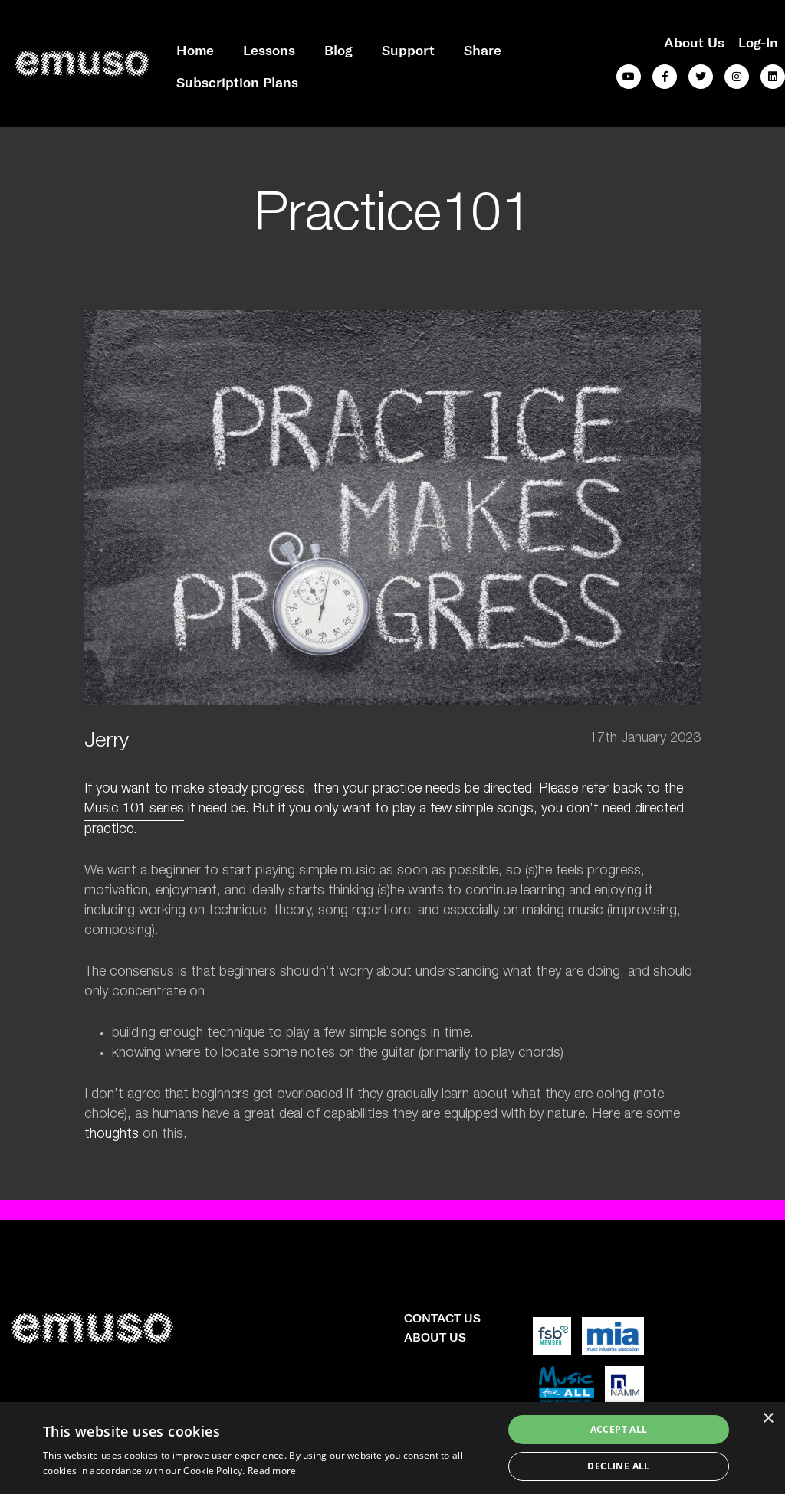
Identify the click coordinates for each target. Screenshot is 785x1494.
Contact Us (442, 1317)
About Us (435, 1336)
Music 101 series (134, 809)
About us (694, 42)
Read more (272, 1470)
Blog (338, 49)
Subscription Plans (237, 82)
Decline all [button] (618, 1466)
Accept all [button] (619, 1429)
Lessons (269, 49)
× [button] (768, 1418)
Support (408, 49)
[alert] (392, 1448)
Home (195, 49)
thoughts (111, 1135)
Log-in (758, 42)
